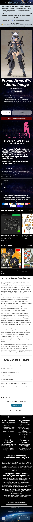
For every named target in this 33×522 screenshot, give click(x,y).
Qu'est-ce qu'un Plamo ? (7, 380)
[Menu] (2, 2)
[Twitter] (18, 515)
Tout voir (29, 211)
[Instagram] (10, 515)
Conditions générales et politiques (16, 511)
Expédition (6, 180)
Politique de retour (8, 168)
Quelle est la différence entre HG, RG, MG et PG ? (13, 376)
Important (6, 184)
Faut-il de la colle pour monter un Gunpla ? (12, 365)
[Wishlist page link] (24, 2)
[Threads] (21, 515)
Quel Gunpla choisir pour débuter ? (10, 372)
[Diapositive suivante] (30, 227)
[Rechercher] (5, 2)
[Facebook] (7, 515)
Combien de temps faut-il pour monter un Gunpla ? (14, 383)
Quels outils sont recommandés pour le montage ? (14, 387)
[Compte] (27, 2)
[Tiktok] (16, 515)
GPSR (5, 187)
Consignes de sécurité (8, 191)
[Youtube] (13, 515)
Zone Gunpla (18, 508)
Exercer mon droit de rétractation (16, 503)
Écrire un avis (16, 405)
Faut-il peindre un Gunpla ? (8, 369)
